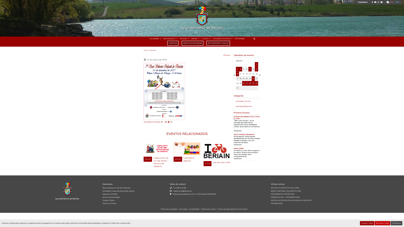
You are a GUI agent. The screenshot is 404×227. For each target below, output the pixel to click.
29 (253, 83)
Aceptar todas (367, 223)
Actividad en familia (152, 122)
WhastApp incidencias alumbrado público (119, 191)
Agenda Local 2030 (110, 194)
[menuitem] (363, 2)
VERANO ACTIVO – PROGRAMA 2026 (285, 197)
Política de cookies (208, 209)
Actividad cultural (243, 101)
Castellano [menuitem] (363, 2)
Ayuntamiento (169, 39)
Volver (227, 55)
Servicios (183, 39)
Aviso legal (183, 209)
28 (250, 83)
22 (253, 79)
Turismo (205, 39)
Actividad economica (221, 39)
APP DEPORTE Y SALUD (218, 43)
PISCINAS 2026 (276, 203)
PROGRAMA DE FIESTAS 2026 (282, 194)
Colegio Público (109, 200)
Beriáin (194, 39)
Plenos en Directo (109, 203)
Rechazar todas (382, 223)
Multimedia (239, 39)
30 (256, 83)
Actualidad (154, 39)
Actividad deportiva (244, 106)
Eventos (153, 50)
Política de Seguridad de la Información (233, 209)
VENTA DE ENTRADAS (192, 43)
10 (237, 74)
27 (247, 83)
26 (244, 83)
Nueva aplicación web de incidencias (116, 188)
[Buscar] (255, 39)
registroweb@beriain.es (182, 191)
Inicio (146, 50)
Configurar (396, 223)
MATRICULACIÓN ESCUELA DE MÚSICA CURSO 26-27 (291, 200)
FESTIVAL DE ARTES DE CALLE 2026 (285, 188)
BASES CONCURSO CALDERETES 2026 (286, 191)
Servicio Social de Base (111, 197)
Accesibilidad (194, 209)
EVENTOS (173, 43)
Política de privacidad (169, 209)
